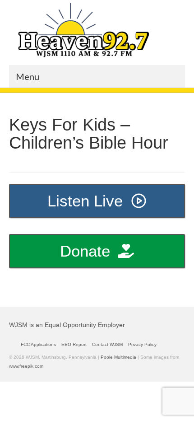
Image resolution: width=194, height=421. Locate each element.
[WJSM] (83, 30)
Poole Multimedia (118, 357)
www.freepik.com (26, 366)
